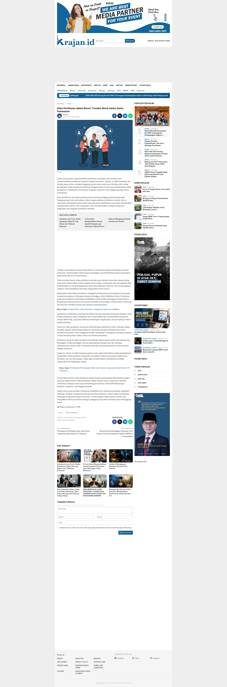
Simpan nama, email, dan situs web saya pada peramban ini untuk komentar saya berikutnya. (96, 528)
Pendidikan (142, 387)
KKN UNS (141, 379)
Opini (144, 187)
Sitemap (60, 671)
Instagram (156, 658)
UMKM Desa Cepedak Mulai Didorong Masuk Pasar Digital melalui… (156, 174)
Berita (147, 128)
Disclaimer (62, 662)
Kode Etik (79, 658)
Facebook (120, 658)
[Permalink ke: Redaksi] (59, 116)
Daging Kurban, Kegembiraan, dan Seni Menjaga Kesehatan (154, 143)
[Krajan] (75, 41)
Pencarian (130, 41)
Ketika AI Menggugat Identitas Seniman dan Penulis (118, 466)
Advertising (138, 330)
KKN (139, 371)
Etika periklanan (72, 412)
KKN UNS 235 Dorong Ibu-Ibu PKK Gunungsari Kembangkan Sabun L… (155, 133)
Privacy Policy (81, 662)
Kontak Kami (62, 665)
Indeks (60, 658)
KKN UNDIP (142, 383)
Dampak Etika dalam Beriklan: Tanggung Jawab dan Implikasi (94, 309)
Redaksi (97, 658)
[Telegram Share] (125, 115)
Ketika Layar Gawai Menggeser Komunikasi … (155, 342)
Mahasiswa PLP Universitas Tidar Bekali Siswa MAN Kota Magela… (156, 164)
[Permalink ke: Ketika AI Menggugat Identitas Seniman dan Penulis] (121, 455)
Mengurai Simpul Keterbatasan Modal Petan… (155, 199)
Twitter (137, 658)
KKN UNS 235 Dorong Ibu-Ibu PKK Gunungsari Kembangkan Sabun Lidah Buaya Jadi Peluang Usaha (100, 95)
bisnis (60, 412)
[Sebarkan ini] (114, 115)
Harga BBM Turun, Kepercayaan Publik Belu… (156, 217)
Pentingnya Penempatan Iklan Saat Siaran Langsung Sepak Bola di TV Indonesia (73, 431)
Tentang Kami (99, 662)
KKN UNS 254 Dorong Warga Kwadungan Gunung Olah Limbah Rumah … (156, 153)
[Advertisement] (113, 64)
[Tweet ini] (119, 115)
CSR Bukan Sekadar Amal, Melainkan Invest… (154, 208)
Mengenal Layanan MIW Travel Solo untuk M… (155, 351)
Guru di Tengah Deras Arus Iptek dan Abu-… (156, 190)
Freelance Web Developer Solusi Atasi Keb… (150, 333)
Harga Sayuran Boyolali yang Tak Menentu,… (155, 227)
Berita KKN (142, 375)
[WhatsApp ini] (130, 115)
